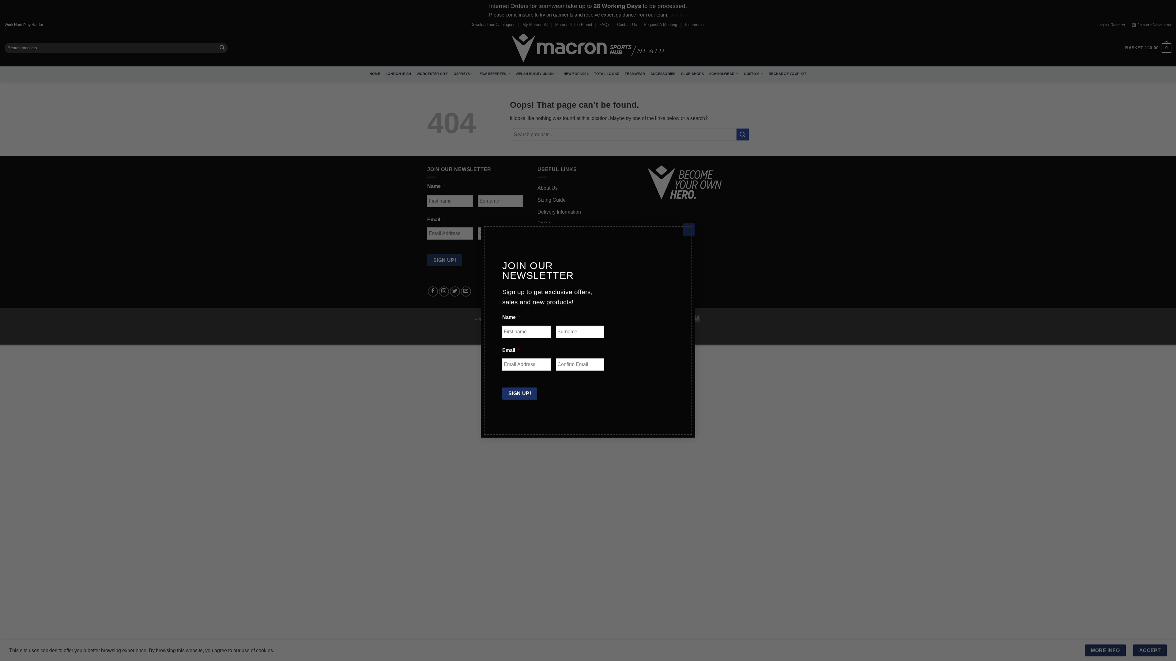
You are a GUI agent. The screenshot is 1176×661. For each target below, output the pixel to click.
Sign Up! (519, 389)
